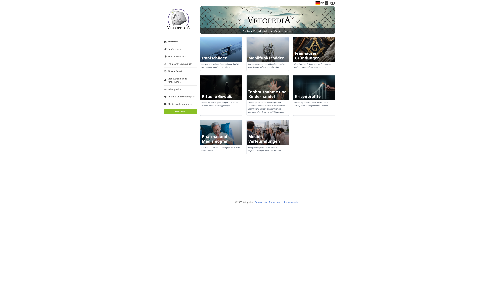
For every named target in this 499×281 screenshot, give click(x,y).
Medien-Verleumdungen (180, 104)
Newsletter (180, 111)
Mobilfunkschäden (177, 56)
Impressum (275, 202)
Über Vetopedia (290, 202)
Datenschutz (261, 202)
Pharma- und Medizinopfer (181, 96)
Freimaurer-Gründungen (180, 63)
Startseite (173, 41)
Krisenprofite (174, 89)
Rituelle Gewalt (175, 71)
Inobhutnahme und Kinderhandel (177, 80)
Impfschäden (174, 49)
